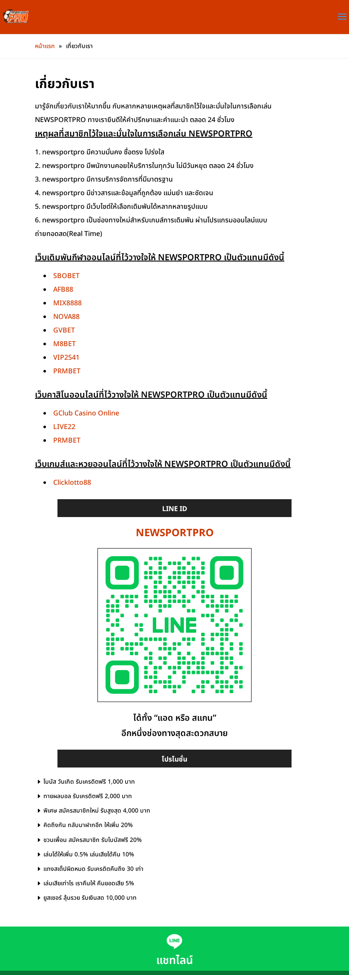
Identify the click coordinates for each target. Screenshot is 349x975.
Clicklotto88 (72, 483)
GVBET (64, 330)
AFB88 (63, 289)
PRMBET (66, 371)
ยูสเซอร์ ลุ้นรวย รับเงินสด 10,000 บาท (90, 897)
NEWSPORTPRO (175, 533)
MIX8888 (67, 303)
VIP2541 (66, 357)
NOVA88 (66, 317)
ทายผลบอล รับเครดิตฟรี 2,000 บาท (87, 796)
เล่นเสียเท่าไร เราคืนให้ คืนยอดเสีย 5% (88, 883)
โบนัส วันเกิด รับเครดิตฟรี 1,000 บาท (89, 781)
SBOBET (66, 276)
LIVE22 (64, 427)
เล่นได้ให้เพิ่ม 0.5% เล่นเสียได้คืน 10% (88, 854)
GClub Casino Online (86, 413)
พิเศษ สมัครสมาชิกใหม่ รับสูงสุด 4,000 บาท (96, 810)
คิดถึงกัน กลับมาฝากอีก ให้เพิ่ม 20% (88, 825)
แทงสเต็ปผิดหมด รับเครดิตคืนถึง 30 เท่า (93, 868)
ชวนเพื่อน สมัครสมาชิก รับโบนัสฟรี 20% (92, 840)
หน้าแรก (45, 46)
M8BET (64, 344)
